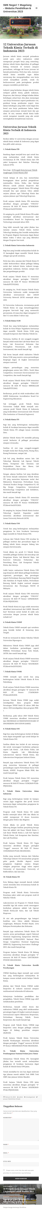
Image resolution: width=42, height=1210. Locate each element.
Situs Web (7, 1161)
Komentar (7, 1118)
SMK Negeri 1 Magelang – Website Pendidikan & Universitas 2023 (17, 8)
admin (21, 1097)
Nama (6, 1144)
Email (6, 1153)
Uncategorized (30, 1097)
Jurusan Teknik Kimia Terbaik (11, 1099)
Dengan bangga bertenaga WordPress (14, 1207)
